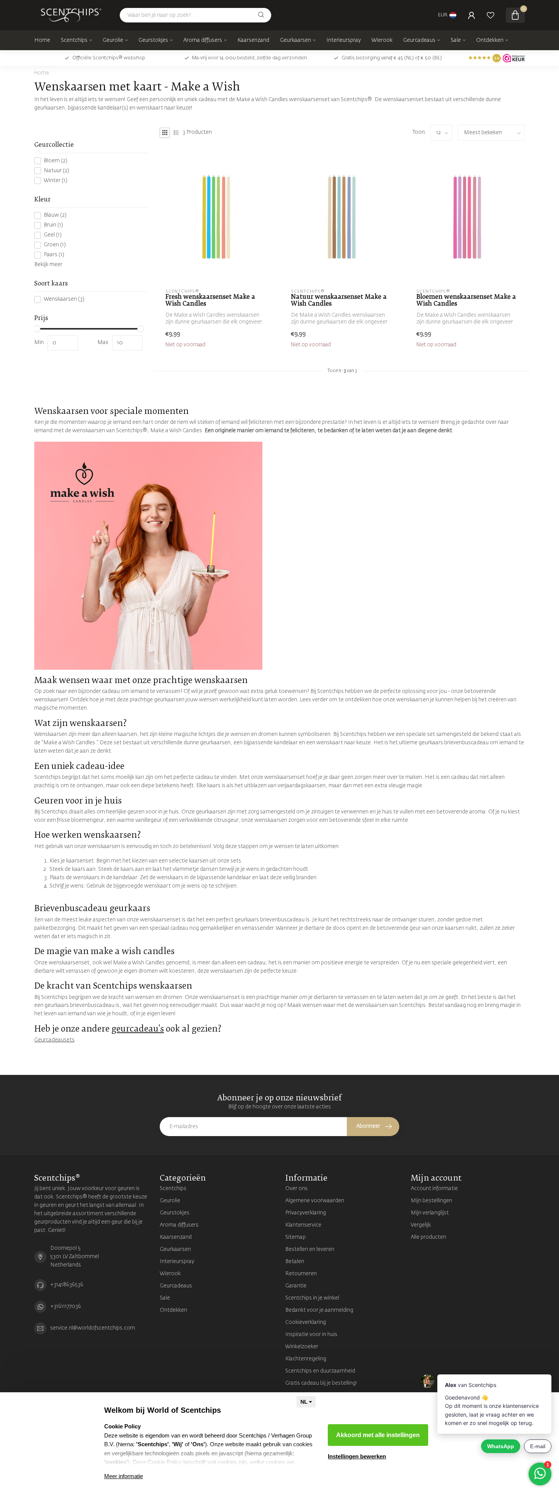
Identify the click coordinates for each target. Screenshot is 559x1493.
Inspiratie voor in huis (311, 1334)
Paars (54, 254)
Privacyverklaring (305, 1213)
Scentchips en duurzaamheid (320, 1371)
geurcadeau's (137, 1029)
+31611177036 (65, 1306)
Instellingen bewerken (357, 1456)
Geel (53, 235)
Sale (456, 40)
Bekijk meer (48, 264)
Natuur (56, 170)
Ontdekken (489, 40)
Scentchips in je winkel (312, 1298)
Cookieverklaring (305, 1322)
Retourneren (301, 1273)
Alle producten (428, 1237)
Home (42, 40)
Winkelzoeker (301, 1346)
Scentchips (74, 40)
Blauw (55, 215)
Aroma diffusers (202, 40)
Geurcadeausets (54, 1040)
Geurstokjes (153, 40)
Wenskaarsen (64, 299)
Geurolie (113, 40)
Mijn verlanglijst (430, 1213)
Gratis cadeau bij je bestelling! (321, 1383)
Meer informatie (123, 1476)
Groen (55, 244)
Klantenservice (303, 1225)
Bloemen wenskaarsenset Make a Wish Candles (466, 300)
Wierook (382, 40)
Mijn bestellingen (431, 1200)
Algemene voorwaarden (314, 1200)
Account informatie (434, 1188)
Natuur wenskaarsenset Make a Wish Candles (339, 300)
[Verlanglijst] (490, 15)
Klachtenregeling (305, 1358)
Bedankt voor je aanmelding (319, 1310)
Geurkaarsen (295, 40)
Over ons (296, 1188)
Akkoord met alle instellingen (378, 1435)
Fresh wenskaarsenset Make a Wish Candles (210, 300)
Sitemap (295, 1237)
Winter (55, 180)
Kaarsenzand (253, 40)
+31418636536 (66, 1284)
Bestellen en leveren (309, 1249)
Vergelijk (421, 1225)
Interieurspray (343, 40)
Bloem (55, 160)
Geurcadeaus (419, 40)
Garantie (295, 1286)
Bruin (53, 225)
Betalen (294, 1261)
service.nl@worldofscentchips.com (92, 1328)
